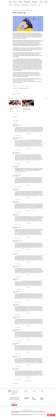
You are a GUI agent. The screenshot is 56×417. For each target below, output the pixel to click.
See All (46, 98)
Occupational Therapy (25, 4)
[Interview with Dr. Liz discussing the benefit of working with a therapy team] (28, 103)
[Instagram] (14, 405)
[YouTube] (16, 405)
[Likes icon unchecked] (15, 135)
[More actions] (42, 10)
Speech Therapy (16, 4)
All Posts (10, 4)
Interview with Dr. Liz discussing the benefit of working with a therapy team (27, 108)
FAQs (32, 397)
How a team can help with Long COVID (14, 108)
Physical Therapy (34, 4)
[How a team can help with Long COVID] (15, 103)
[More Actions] (42, 125)
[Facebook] (12, 405)
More (39, 4)
